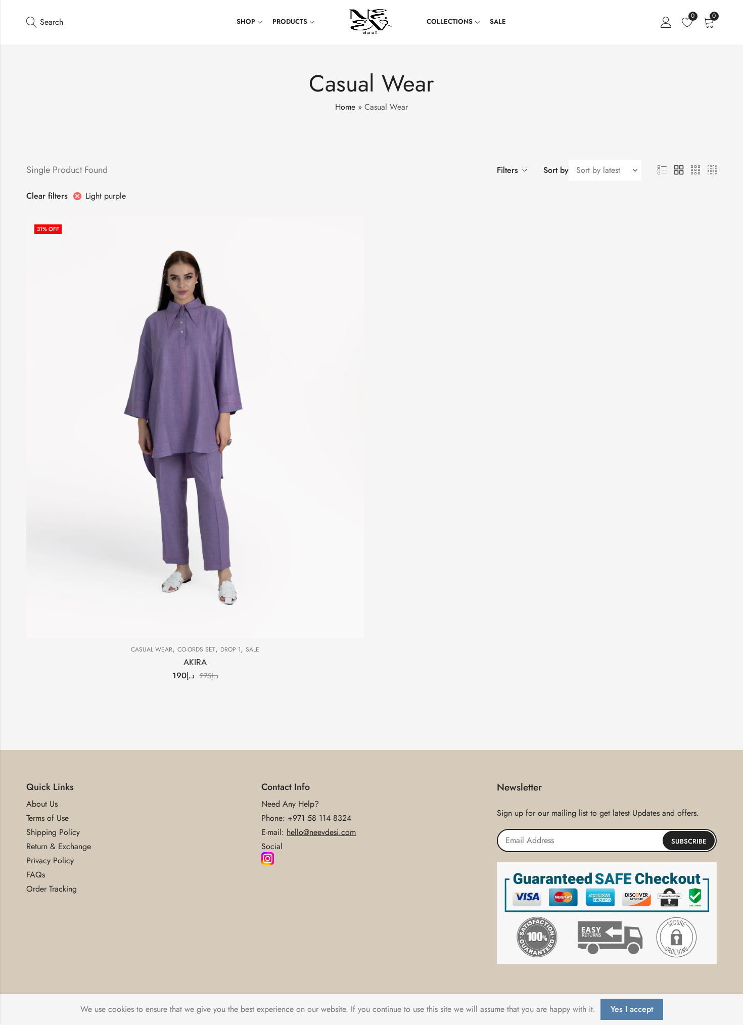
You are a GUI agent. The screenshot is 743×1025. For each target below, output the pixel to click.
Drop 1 (230, 649)
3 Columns (695, 170)
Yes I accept (632, 1009)
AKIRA (195, 662)
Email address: (607, 840)
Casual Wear (151, 649)
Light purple (105, 196)
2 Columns (678, 170)
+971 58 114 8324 (319, 818)
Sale (252, 649)
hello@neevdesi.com (321, 832)
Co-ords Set (196, 649)
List (662, 170)
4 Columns (712, 170)
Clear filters (47, 196)
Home (345, 107)
